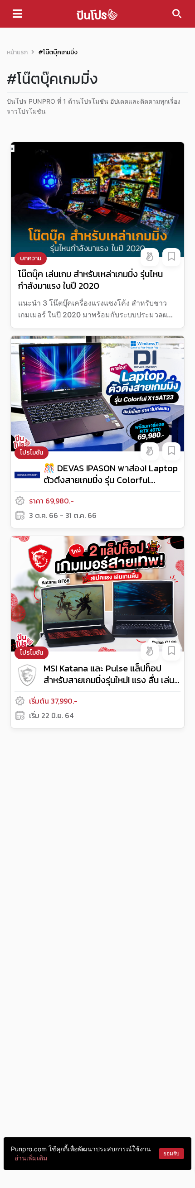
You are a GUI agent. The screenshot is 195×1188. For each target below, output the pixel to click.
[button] (150, 257)
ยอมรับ (171, 1153)
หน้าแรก (17, 52)
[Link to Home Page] (97, 14)
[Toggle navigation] (17, 13)
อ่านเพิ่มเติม (31, 1158)
